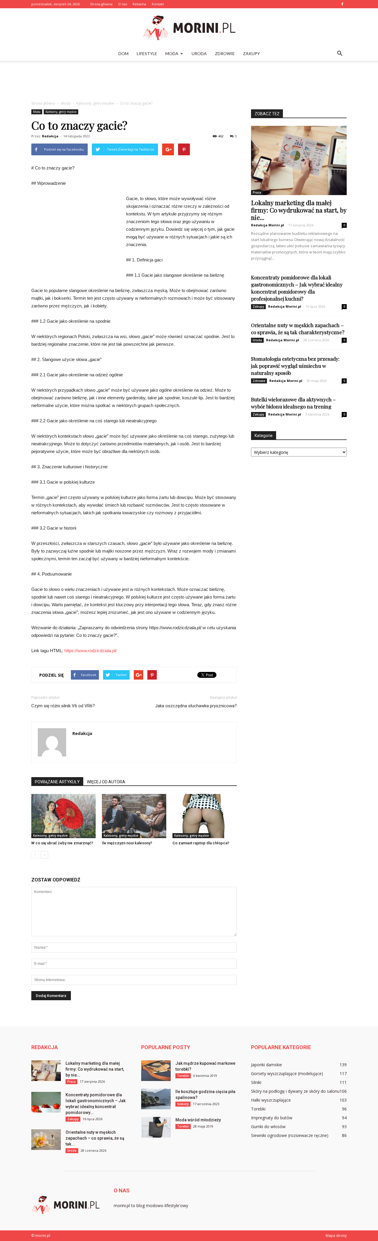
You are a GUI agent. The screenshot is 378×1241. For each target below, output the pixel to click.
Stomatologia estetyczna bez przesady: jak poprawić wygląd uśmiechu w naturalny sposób (295, 365)
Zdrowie (225, 53)
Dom (123, 53)
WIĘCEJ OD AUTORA (106, 781)
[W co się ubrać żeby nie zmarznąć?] (63, 816)
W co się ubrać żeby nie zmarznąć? (62, 843)
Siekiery (183, 1104)
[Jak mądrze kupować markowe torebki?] (156, 1070)
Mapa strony (336, 1235)
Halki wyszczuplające (271, 1100)
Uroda (199, 53)
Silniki (256, 1082)
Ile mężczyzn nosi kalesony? (127, 843)
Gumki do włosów (268, 1126)
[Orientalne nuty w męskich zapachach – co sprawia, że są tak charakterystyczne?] (46, 1139)
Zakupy (251, 53)
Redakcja (50, 136)
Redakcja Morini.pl (267, 225)
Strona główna (101, 4)
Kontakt (158, 4)
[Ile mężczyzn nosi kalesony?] (134, 816)
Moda (171, 53)
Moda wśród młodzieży (198, 1120)
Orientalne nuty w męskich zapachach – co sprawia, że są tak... (95, 1138)
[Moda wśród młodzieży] (156, 1127)
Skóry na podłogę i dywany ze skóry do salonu (295, 1091)
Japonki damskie (266, 1064)
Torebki (183, 1076)
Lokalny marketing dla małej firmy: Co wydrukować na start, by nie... (298, 209)
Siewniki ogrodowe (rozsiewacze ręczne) (289, 1135)
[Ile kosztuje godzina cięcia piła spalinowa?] (156, 1099)
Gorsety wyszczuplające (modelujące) (287, 1073)
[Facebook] (342, 4)
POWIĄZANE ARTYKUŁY (57, 781)
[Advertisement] (189, 81)
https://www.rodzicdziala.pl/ (90, 650)
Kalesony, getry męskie (60, 112)
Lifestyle (147, 53)
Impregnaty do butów (271, 1117)
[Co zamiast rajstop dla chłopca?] (204, 816)
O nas (122, 4)
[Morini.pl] (189, 28)
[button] (340, 54)
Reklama (139, 4)
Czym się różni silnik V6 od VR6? (63, 705)
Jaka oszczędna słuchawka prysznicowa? (196, 705)
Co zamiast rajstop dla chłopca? (200, 843)
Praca (257, 192)
